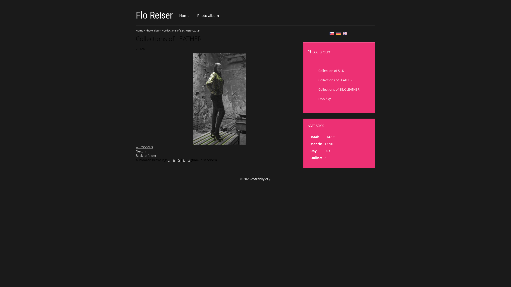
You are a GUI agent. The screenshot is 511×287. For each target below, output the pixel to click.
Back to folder (146, 155)
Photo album (208, 15)
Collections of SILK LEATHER (338, 89)
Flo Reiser (154, 15)
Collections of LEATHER (177, 30)
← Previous (144, 147)
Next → (141, 151)
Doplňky (324, 99)
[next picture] (296, 99)
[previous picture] (142, 99)
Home (184, 15)
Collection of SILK (331, 71)
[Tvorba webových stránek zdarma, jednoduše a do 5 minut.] (269, 179)
